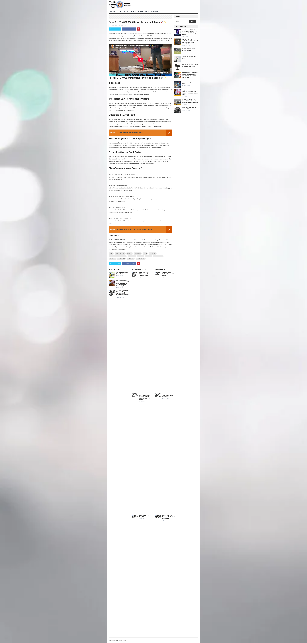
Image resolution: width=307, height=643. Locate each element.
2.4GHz (111, 253)
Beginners (129, 253)
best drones (138, 253)
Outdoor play (121, 258)
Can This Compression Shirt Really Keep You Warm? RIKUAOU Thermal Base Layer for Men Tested (122, 293)
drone (145, 253)
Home (111, 17)
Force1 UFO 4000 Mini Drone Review (118, 256)
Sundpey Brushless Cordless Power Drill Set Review (168, 274)
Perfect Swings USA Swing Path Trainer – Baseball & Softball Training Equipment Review (144, 396)
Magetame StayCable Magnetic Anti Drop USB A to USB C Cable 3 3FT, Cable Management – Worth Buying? (122, 283)
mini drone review (158, 256)
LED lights (140, 256)
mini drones (112, 258)
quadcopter (131, 258)
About (132, 11)
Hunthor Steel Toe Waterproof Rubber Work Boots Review (168, 517)
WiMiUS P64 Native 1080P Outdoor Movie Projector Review (145, 274)
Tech (119, 11)
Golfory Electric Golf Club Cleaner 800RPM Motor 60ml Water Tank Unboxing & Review (190, 101)
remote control (141, 258)
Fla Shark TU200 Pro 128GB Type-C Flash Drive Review (167, 395)
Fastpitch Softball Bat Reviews (148, 11)
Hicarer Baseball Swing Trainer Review (122, 273)
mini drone (148, 256)
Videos (126, 11)
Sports (112, 11)
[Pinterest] (138, 29)
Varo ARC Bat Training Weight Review (145, 516)
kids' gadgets (132, 256)
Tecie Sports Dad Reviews (119, 640)
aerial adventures (120, 253)
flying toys (152, 253)
